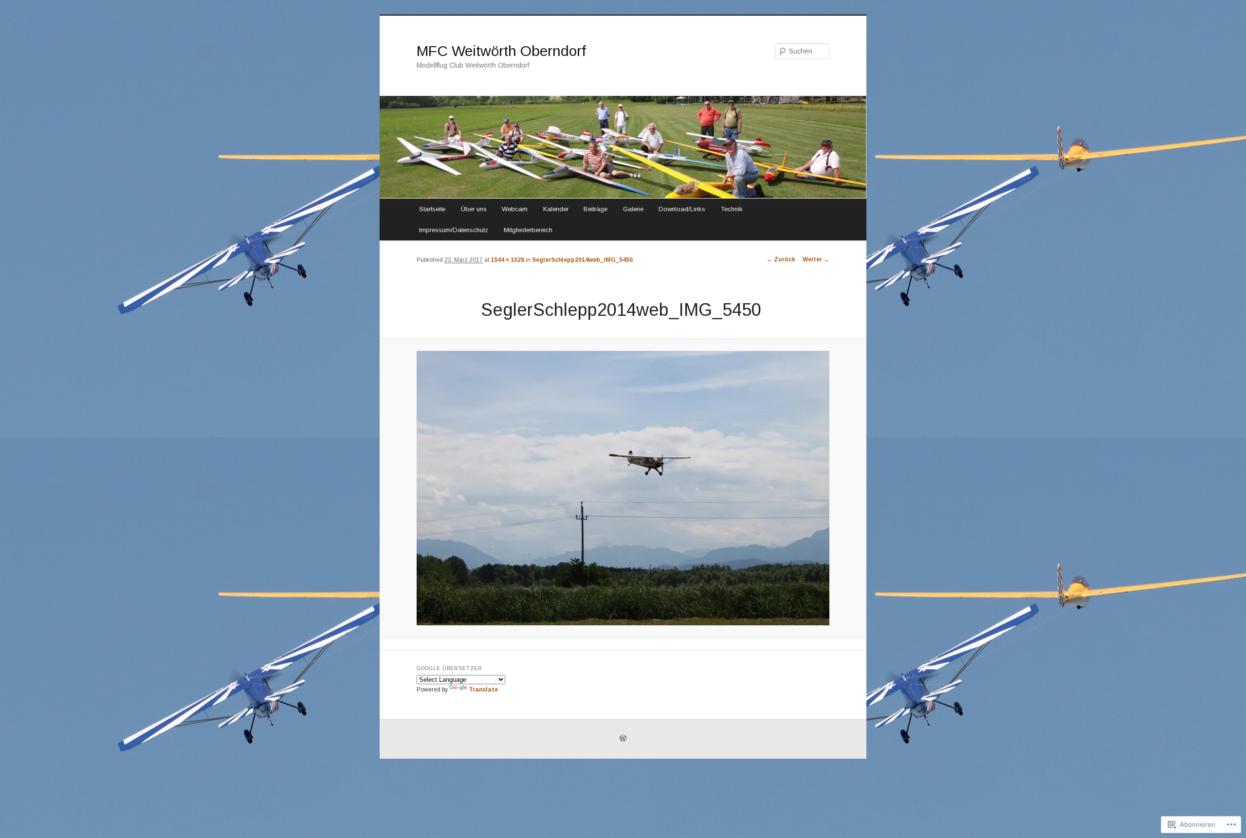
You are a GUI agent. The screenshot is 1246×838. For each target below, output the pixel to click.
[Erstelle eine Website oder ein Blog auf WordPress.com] (623, 739)
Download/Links (682, 209)
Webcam (515, 209)
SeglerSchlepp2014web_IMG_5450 (582, 259)
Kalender (555, 209)
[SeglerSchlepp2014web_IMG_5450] (623, 488)
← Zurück (781, 259)
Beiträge (595, 209)
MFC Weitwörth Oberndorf (501, 51)
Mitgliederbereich (528, 230)
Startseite (432, 209)
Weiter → (816, 259)
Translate (483, 689)
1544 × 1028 (507, 259)
